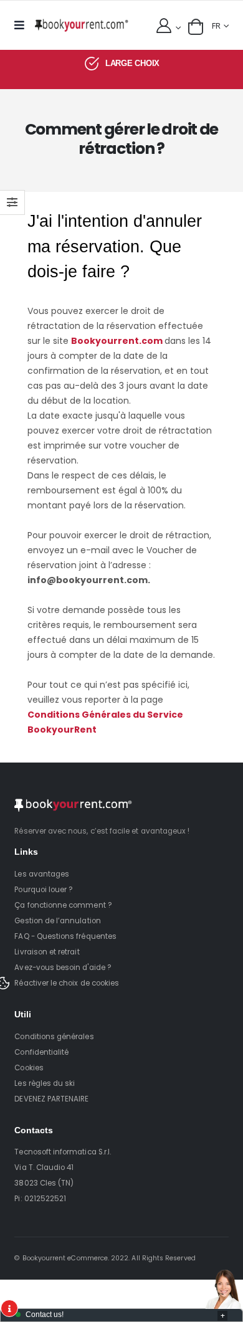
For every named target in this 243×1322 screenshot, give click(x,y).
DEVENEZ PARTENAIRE (51, 1099)
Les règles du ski (44, 1083)
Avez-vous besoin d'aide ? (62, 967)
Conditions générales (53, 1037)
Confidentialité (41, 1052)
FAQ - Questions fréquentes (65, 936)
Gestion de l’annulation (57, 921)
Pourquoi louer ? (43, 890)
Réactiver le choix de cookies (66, 983)
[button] (195, 27)
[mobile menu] (22, 25)
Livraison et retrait (46, 952)
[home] (81, 25)
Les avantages (41, 874)
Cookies (28, 1068)
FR (216, 26)
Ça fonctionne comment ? (63, 905)
